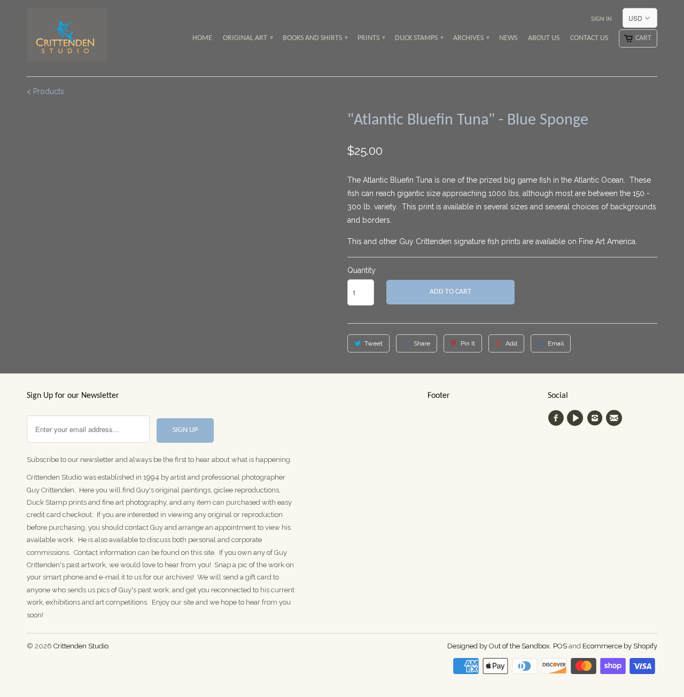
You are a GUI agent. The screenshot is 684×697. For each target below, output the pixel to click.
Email (556, 343)
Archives (470, 38)
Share (422, 343)
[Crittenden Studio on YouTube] (576, 418)
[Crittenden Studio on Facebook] (557, 418)
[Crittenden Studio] (67, 38)
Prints (370, 38)
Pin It (468, 343)
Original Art (247, 38)
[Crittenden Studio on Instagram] (596, 418)
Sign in (601, 19)
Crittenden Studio (80, 646)
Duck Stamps (418, 38)
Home (202, 38)
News (508, 38)
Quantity (361, 270)
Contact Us (589, 38)
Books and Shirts (315, 38)
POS (560, 646)
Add (511, 343)
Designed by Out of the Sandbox (498, 646)
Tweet (373, 343)
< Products (45, 91)
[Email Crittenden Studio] (615, 418)
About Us (543, 38)
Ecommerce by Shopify (619, 646)
